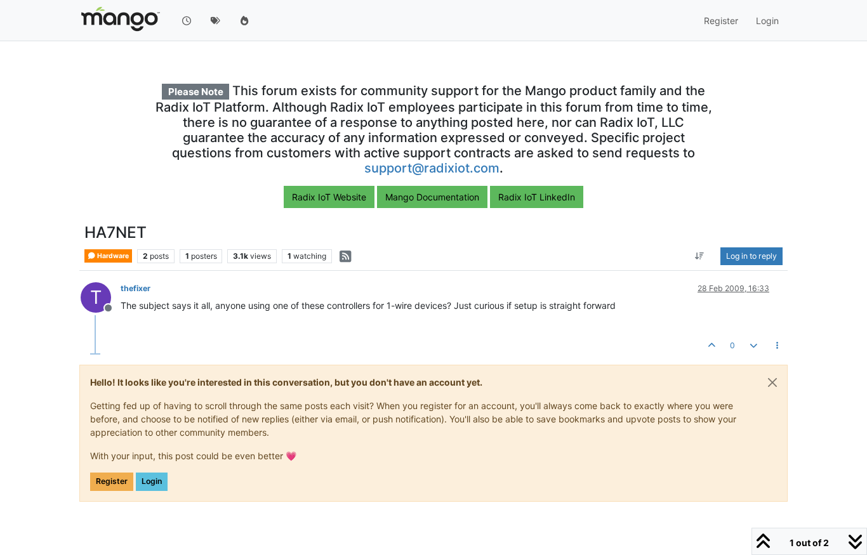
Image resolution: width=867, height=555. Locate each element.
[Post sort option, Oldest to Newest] (699, 256)
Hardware (112, 256)
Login (152, 481)
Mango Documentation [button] (432, 197)
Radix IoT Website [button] (329, 197)
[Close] (772, 382)
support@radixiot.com (432, 168)
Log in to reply (751, 256)
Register (112, 481)
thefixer (135, 288)
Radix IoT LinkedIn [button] (536, 197)
